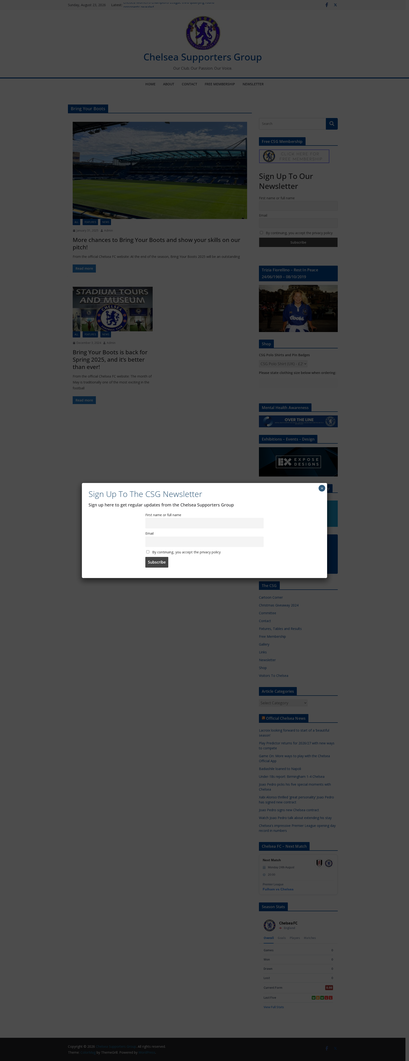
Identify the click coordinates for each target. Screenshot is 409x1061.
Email (149, 533)
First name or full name (163, 515)
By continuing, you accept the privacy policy (186, 552)
